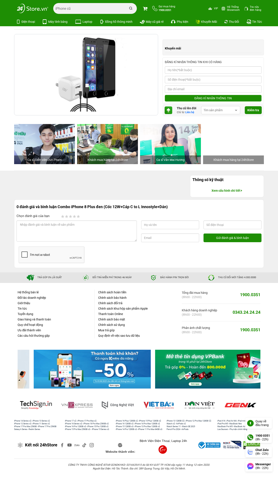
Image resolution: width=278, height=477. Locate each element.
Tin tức (22, 308)
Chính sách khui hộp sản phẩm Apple (123, 308)
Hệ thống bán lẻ (28, 292)
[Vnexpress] (40, 405)
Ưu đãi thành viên (29, 330)
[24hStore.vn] (32, 8)
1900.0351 (250, 294)
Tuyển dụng (25, 314)
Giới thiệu (24, 303)
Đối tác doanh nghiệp (32, 297)
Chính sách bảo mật (111, 319)
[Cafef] (244, 405)
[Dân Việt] (163, 405)
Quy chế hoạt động (30, 325)
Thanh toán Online (110, 314)
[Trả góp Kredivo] (78, 369)
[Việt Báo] (121, 405)
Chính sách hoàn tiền (112, 292)
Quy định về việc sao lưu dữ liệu (119, 335)
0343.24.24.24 (246, 312)
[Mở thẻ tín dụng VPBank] (199, 369)
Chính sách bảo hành (112, 297)
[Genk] (203, 405)
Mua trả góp (106, 330)
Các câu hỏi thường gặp (34, 335)
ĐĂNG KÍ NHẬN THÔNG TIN (213, 98)
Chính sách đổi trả (110, 303)
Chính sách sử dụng (111, 325)
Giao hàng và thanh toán (34, 319)
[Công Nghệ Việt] (81, 405)
